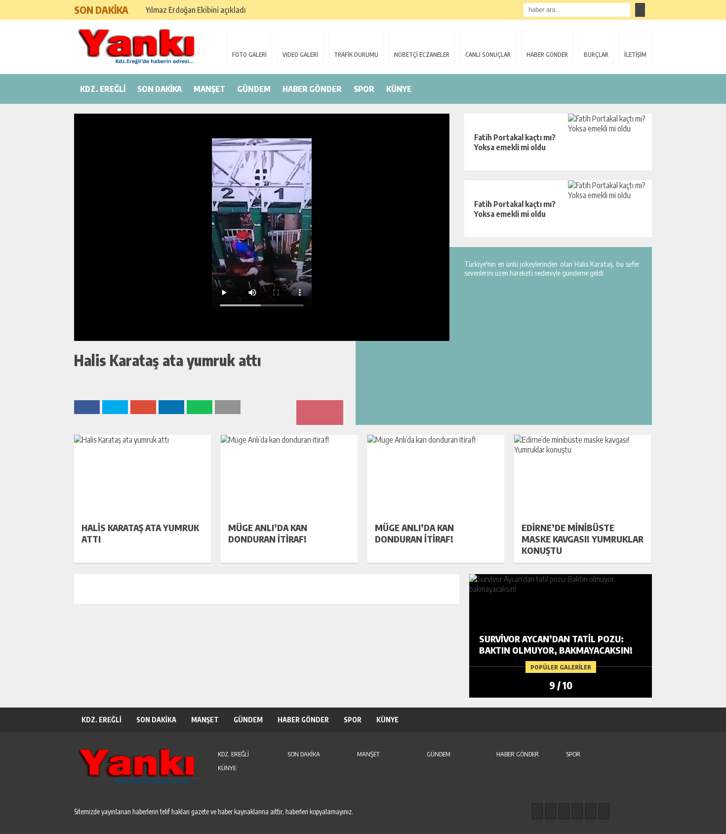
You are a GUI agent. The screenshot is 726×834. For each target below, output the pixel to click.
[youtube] (604, 811)
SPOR (364, 89)
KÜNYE (398, 89)
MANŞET (209, 89)
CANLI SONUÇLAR (488, 54)
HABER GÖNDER (547, 54)
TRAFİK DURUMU (356, 54)
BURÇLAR (596, 54)
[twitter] (564, 811)
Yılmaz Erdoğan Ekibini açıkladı (196, 10)
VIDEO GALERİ (300, 54)
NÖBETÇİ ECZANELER (421, 54)
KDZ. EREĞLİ (102, 89)
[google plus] (577, 811)
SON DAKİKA (159, 89)
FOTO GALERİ (249, 54)
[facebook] (537, 811)
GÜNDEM (254, 89)
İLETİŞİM (635, 54)
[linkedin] (590, 811)
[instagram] (550, 811)
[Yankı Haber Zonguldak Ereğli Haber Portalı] (138, 46)
